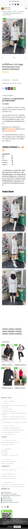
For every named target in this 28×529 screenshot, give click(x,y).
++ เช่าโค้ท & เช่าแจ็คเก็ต (6, 409)
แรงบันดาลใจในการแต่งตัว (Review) (8, 469)
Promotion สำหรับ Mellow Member (9, 461)
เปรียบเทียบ (15, 80)
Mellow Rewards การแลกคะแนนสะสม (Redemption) (12, 486)
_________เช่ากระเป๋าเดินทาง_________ (8, 434)
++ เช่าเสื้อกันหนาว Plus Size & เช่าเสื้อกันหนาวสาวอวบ (13, 416)
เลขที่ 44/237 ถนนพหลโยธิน (10, 494)
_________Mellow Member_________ (8, 482)
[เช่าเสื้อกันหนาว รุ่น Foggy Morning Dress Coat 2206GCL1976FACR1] (14, 36)
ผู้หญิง (8, 83)
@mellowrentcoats (11, 129)
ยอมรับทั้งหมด (17, 526)
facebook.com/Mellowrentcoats (11, 502)
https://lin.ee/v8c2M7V (10, 131)
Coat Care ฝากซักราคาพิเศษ (7, 444)
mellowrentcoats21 (7, 500)
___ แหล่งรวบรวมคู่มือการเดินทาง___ (8, 474)
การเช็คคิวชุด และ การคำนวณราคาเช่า (9, 455)
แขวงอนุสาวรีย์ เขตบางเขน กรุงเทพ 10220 (10, 495)
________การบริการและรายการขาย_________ (10, 440)
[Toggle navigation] (26, 8)
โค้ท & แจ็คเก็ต (13, 83)
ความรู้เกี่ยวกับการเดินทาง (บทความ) (8, 476)
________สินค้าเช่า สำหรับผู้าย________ (8, 426)
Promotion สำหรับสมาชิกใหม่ (7, 463)
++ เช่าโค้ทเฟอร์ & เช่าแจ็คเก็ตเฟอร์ (8, 411)
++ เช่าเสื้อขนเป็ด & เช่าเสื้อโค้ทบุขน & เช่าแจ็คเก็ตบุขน (12, 430)
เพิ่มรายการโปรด (6, 80)
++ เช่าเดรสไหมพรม (5, 403)
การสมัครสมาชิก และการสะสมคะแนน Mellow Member (13, 484)
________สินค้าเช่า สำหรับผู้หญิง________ (9, 401)
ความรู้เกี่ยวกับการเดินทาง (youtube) (8, 478)
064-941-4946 (15, 1)
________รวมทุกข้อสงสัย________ (7, 449)
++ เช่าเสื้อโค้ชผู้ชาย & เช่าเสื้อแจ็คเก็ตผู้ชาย (10, 428)
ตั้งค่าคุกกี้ (10, 526)
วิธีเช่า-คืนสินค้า (4, 451)
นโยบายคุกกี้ (4, 524)
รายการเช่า (19, 83)
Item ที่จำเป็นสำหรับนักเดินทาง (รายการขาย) (10, 442)
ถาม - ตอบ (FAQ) (4, 453)
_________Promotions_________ (7, 459)
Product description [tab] (8, 95)
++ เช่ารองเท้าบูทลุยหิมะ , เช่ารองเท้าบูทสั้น (10, 432)
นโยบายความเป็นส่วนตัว (16, 522)
